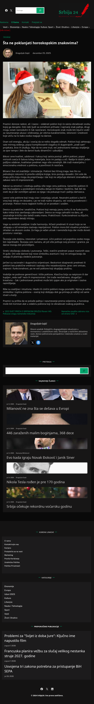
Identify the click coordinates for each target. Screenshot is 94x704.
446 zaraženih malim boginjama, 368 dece (40, 433)
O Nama (15, 22)
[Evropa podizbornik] (89, 27)
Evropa (7, 590)
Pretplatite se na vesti (13, 551)
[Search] (40, 10)
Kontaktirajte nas (11, 544)
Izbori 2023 (9, 594)
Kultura (7, 598)
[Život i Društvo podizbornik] (69, 27)
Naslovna (4, 22)
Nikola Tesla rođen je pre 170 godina (36, 482)
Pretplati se (37, 22)
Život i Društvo (10, 618)
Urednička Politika (12, 562)
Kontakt (25, 22)
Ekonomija (9, 586)
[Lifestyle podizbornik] (80, 27)
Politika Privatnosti (12, 566)
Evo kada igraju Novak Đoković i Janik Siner (41, 457)
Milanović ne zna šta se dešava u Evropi (38, 408)
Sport (7, 610)
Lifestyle (8, 602)
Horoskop (6, 37)
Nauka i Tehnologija (13, 606)
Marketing (8, 555)
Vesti (6, 614)
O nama (7, 541)
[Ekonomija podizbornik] (20, 27)
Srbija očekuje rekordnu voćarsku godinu (39, 506)
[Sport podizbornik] (54, 27)
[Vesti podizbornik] (8, 27)
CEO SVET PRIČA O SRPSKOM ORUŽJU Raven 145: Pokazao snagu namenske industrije (27, 312)
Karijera (7, 548)
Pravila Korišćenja (11, 559)
